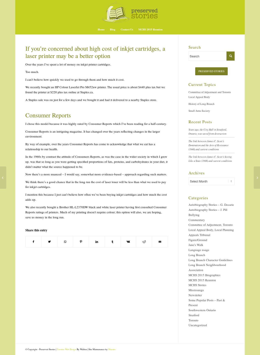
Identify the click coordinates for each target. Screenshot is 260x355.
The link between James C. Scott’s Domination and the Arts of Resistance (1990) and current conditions (208, 145)
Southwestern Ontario (202, 310)
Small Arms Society (199, 111)
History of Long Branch (201, 104)
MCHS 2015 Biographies (204, 275)
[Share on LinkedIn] (97, 241)
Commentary (196, 220)
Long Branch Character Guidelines (210, 260)
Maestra (112, 349)
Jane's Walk (195, 245)
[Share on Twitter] (49, 241)
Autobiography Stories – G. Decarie (211, 205)
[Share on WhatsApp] (65, 241)
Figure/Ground (197, 240)
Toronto (193, 320)
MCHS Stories (197, 285)
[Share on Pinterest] (81, 241)
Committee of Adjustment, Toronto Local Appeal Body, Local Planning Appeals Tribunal (211, 230)
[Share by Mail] (160, 241)
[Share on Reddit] (144, 241)
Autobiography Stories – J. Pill (207, 210)
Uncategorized (197, 325)
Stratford (193, 315)
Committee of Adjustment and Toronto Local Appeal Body (209, 94)
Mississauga (196, 290)
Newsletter (195, 295)
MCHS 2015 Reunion (202, 280)
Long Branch (196, 255)
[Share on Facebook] (33, 241)
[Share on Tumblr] (112, 241)
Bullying (193, 215)
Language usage (198, 250)
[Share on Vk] (128, 241)
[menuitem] (101, 29)
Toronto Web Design (66, 349)
